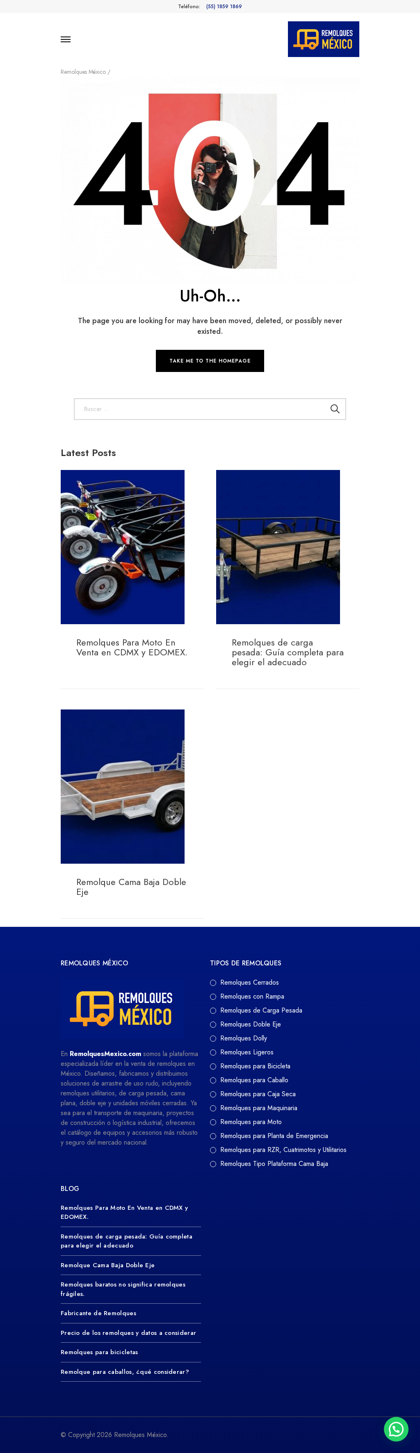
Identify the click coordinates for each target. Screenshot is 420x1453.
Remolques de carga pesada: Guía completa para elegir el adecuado (288, 652)
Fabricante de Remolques (98, 1313)
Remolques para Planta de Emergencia (274, 1136)
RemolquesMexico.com (105, 1053)
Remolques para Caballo (254, 1080)
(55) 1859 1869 (224, 6)
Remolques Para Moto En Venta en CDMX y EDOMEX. (131, 647)
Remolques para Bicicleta (255, 1066)
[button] (396, 1429)
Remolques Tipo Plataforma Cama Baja (274, 1163)
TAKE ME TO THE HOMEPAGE (210, 361)
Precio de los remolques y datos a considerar (128, 1332)
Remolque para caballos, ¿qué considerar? (125, 1371)
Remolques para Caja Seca (258, 1094)
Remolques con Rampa (252, 996)
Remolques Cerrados (249, 982)
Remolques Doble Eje (250, 1024)
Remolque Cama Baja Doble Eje (131, 886)
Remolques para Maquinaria (258, 1108)
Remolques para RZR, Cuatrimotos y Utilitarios (283, 1149)
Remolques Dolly (243, 1038)
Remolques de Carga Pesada (261, 1010)
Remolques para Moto (251, 1122)
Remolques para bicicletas (99, 1352)
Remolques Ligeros (247, 1052)
